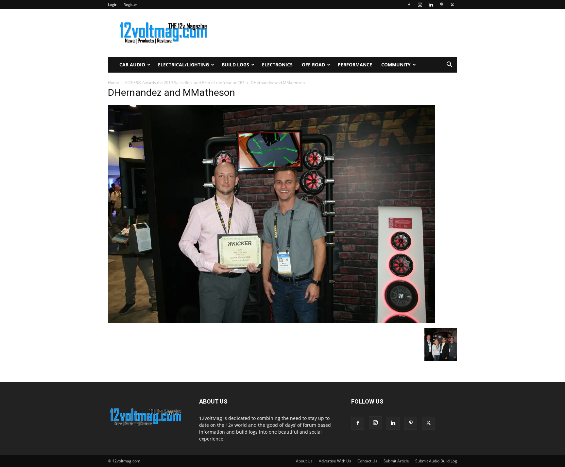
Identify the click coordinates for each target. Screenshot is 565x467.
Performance (355, 64)
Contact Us (367, 461)
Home (113, 82)
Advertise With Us (335, 461)
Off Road (313, 64)
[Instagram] (420, 4)
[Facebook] (409, 4)
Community (396, 64)
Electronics (277, 64)
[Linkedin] (431, 4)
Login (112, 4)
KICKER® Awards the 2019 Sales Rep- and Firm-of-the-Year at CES (185, 82)
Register (130, 4)
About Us (304, 461)
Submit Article (396, 461)
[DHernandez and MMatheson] (271, 321)
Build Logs (235, 64)
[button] (449, 65)
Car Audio (132, 64)
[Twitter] (452, 4)
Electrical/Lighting (183, 64)
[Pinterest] (441, 4)
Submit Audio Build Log (436, 461)
